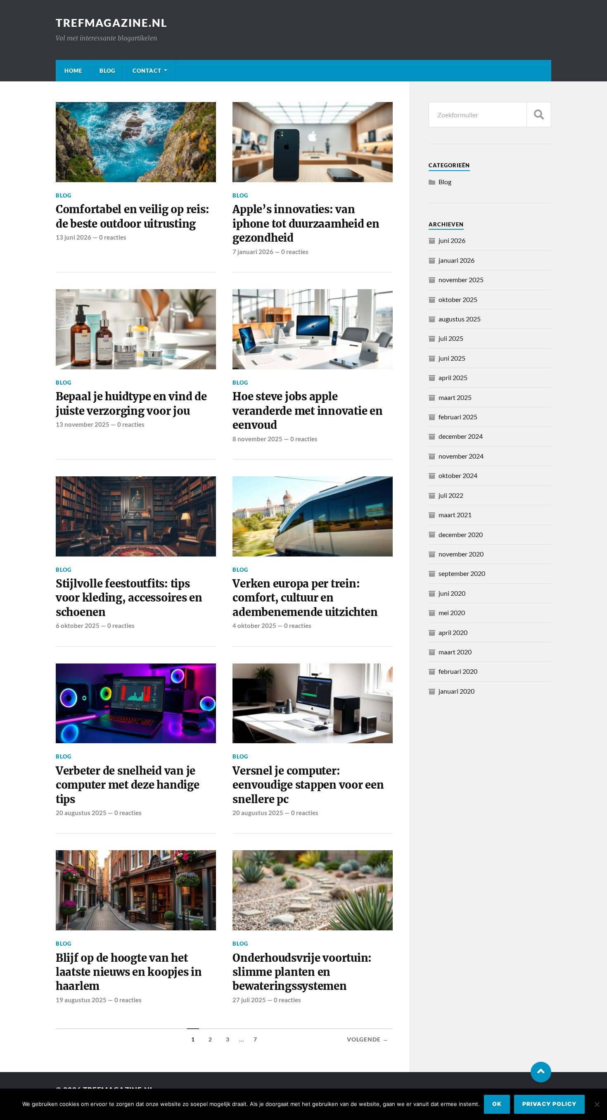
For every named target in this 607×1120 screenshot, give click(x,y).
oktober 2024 (458, 475)
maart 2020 (455, 652)
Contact (147, 70)
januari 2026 (456, 260)
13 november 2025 (82, 424)
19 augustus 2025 (81, 999)
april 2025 (453, 377)
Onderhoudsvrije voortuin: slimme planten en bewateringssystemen (302, 972)
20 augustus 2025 (81, 812)
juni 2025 (452, 358)
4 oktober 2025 (254, 625)
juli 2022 (451, 495)
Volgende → (368, 1039)
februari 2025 (458, 417)
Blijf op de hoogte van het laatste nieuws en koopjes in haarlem (129, 972)
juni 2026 (452, 240)
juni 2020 (452, 593)
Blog (107, 70)
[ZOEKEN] (538, 114)
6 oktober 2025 (78, 625)
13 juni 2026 (73, 237)
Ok (497, 1104)
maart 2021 (455, 514)
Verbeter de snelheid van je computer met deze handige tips (127, 785)
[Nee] (597, 1104)
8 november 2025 (257, 438)
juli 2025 (451, 338)
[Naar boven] (541, 1072)
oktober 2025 (458, 299)
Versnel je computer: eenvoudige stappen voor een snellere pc (308, 785)
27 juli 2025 (249, 999)
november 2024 (461, 456)
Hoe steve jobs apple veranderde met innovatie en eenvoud (307, 411)
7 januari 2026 (252, 251)
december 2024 (461, 436)
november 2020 (461, 554)
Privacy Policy (549, 1104)
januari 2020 (456, 691)
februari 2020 (458, 671)
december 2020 (461, 534)
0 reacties (112, 237)
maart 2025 (455, 397)
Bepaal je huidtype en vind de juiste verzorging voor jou (131, 403)
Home (73, 70)
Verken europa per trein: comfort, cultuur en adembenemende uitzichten (304, 598)
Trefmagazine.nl (112, 23)
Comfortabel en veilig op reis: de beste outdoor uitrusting (132, 216)
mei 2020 (452, 612)
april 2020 (453, 632)
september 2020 (462, 573)
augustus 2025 (460, 319)
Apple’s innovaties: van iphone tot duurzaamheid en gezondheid (305, 224)
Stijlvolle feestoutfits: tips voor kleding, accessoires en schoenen (129, 598)
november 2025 (461, 279)
